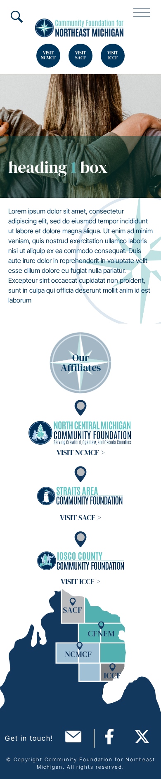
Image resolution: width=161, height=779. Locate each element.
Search (16, 16)
